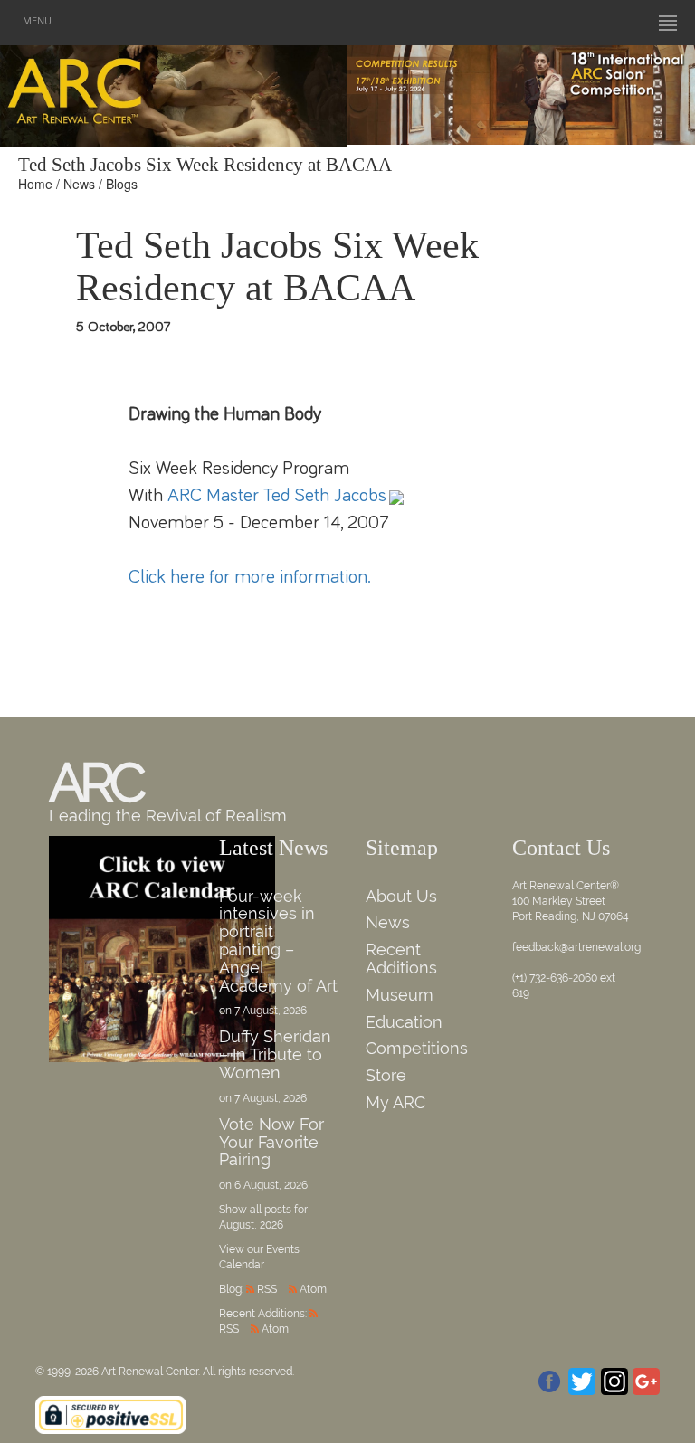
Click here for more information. (250, 576)
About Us (401, 896)
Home (35, 184)
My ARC (395, 1102)
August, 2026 (251, 1225)
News (79, 184)
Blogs (122, 184)
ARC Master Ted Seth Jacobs (276, 495)
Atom (313, 1289)
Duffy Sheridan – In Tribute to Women (275, 1054)
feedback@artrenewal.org (576, 947)
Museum (399, 994)
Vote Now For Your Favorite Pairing (271, 1142)
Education (404, 1021)
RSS (267, 1289)
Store (386, 1075)
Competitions (417, 1048)
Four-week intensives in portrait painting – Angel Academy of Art (278, 941)
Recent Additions (401, 958)
